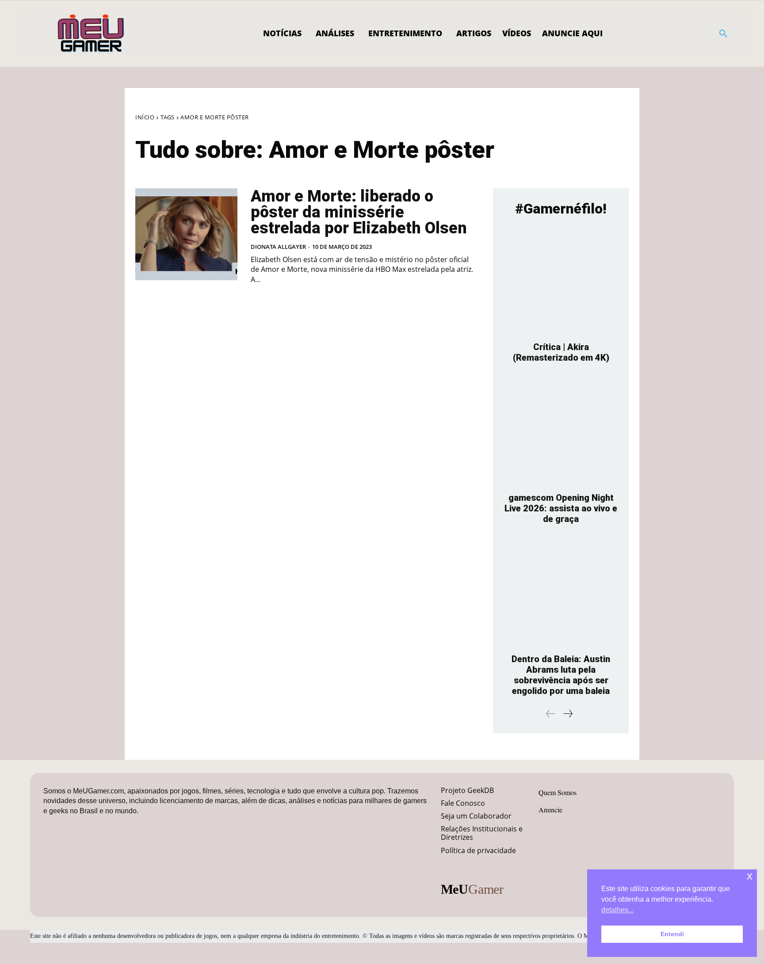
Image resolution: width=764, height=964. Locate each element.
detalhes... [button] (617, 910)
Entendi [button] (672, 933)
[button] (723, 33)
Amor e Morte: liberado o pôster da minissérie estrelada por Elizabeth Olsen (359, 212)
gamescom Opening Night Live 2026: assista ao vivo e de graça (560, 508)
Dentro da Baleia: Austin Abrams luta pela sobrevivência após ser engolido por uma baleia (561, 675)
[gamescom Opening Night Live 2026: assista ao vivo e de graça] (561, 432)
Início (144, 117)
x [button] (750, 876)
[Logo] (91, 33)
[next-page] (567, 713)
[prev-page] (551, 713)
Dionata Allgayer (278, 247)
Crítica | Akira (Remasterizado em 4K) (561, 352)
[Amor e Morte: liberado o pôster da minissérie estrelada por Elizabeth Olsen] (186, 234)
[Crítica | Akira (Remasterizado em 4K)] (561, 281)
